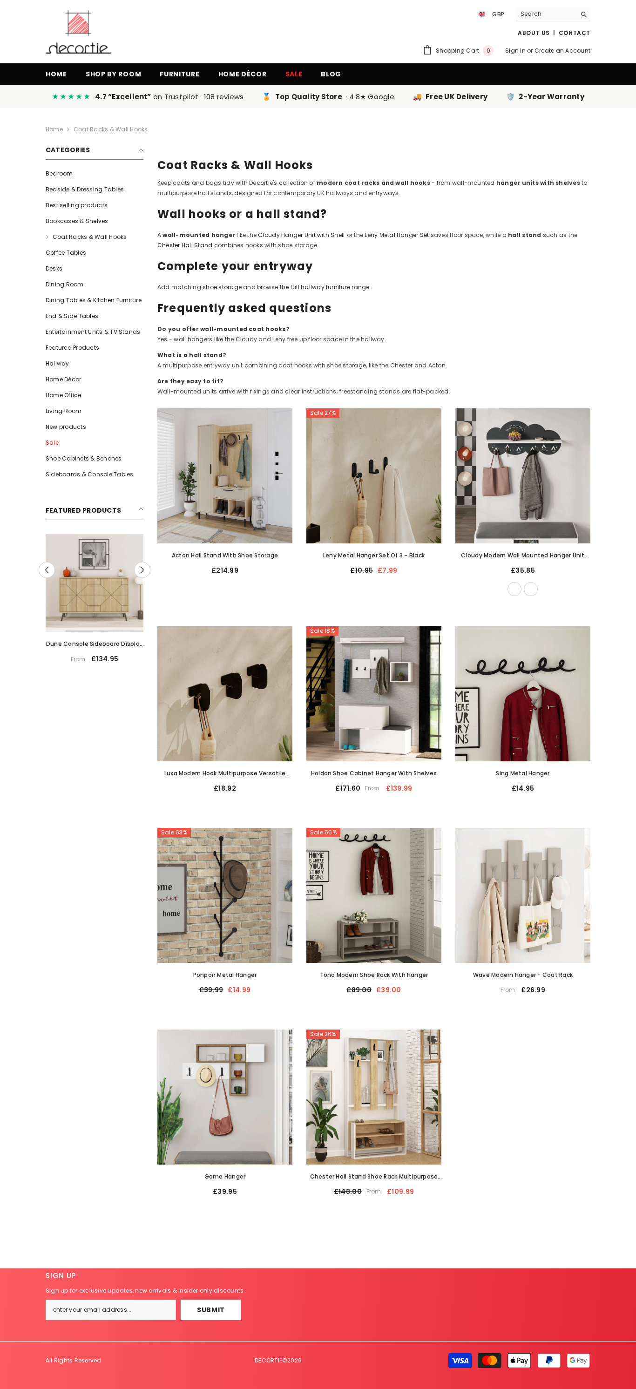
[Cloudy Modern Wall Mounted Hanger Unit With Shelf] (522, 475)
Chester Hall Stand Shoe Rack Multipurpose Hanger (374, 1177)
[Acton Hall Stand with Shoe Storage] (224, 475)
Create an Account (562, 50)
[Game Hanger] (224, 1097)
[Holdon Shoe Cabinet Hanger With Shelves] (373, 693)
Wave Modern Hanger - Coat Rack (523, 975)
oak (531, 589)
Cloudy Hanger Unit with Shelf (301, 235)
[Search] (553, 14)
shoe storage (222, 287)
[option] (70, 602)
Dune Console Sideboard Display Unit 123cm (69, 644)
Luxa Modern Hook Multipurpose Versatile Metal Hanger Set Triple (224, 774)
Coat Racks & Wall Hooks (111, 129)
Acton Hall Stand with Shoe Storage (225, 555)
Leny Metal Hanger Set (397, 235)
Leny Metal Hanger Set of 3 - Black (374, 555)
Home (54, 129)
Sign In (515, 50)
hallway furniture (325, 287)
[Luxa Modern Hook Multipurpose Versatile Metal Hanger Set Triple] (224, 693)
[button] (47, 570)
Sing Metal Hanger (522, 773)
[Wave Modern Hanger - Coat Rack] (522, 895)
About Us (534, 33)
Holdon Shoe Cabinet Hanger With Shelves (374, 773)
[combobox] (546, 14)
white (514, 589)
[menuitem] (94, 174)
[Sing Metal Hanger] (522, 693)
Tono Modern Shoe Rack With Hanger (374, 975)
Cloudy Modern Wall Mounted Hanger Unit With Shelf (522, 556)
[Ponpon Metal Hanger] (224, 895)
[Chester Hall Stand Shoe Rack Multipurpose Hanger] (373, 1097)
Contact (574, 33)
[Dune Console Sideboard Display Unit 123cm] (70, 583)
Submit (211, 1309)
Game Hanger (225, 1176)
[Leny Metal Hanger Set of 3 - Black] (373, 475)
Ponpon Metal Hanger (225, 975)
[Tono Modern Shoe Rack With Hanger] (373, 895)
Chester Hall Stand (184, 245)
